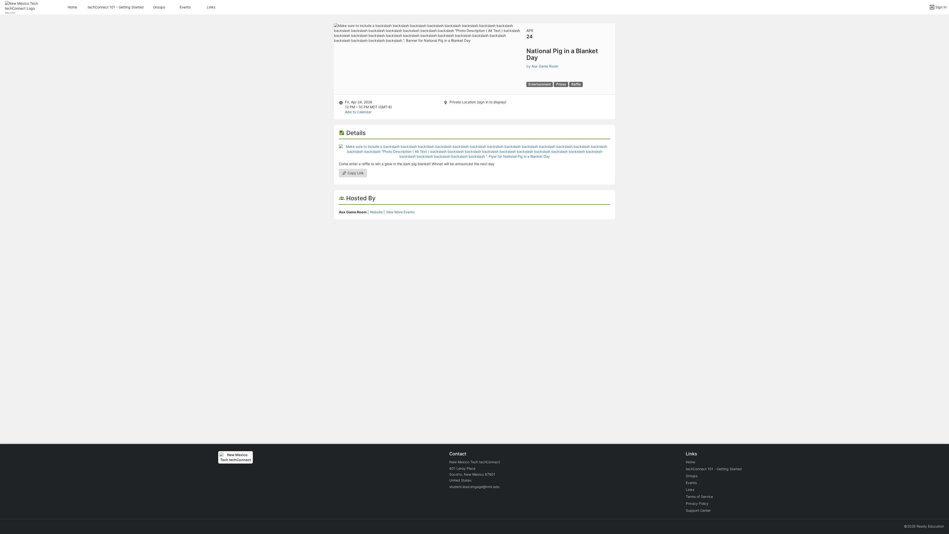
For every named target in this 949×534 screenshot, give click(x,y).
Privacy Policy (697, 503)
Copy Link (355, 173)
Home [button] (72, 7)
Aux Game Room (545, 66)
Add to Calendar (358, 112)
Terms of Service (699, 496)
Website (376, 212)
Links (211, 7)
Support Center (698, 510)
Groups (159, 7)
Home (690, 462)
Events (185, 7)
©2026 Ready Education (924, 526)
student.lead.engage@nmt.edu (474, 487)
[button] (25, 7)
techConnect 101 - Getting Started (116, 7)
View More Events (400, 212)
